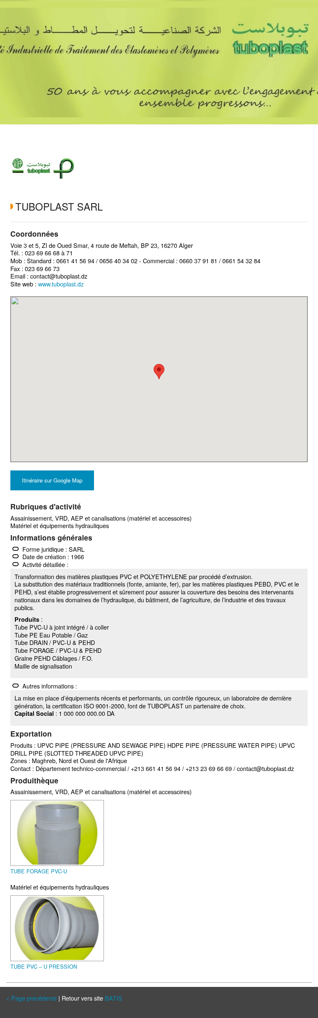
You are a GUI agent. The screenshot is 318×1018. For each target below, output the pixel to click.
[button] (159, 372)
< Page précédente (31, 998)
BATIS (113, 998)
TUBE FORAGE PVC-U (38, 871)
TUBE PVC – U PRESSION (43, 966)
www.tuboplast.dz (61, 283)
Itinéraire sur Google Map (52, 480)
